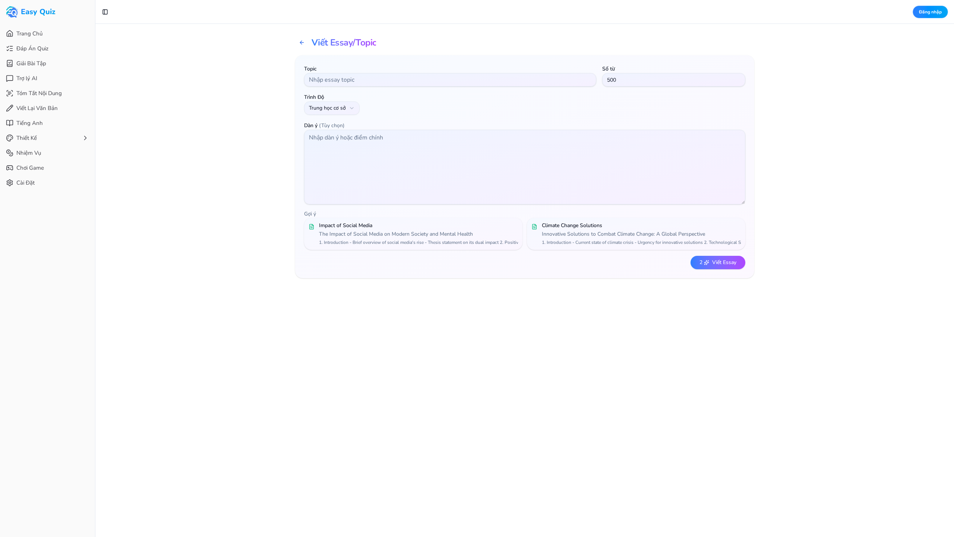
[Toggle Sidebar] (95, 268)
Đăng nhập (930, 12)
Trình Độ (314, 97)
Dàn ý (324, 125)
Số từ (608, 68)
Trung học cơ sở (327, 108)
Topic (310, 68)
